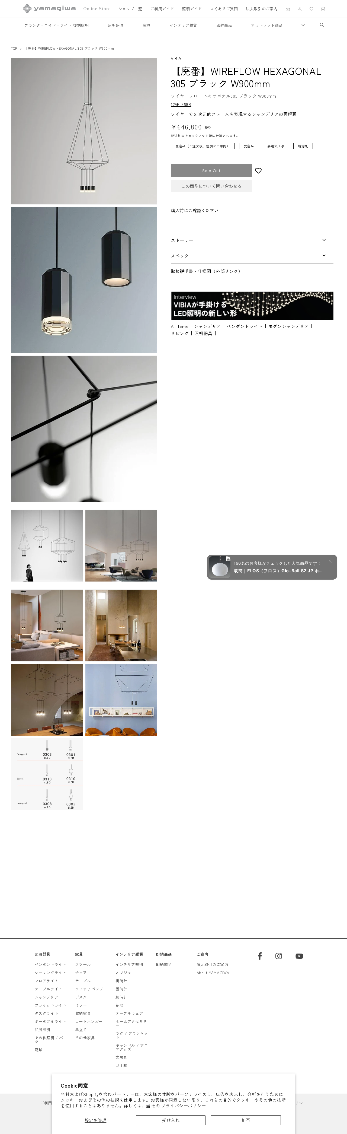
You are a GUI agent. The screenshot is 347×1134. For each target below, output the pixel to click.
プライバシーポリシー (183, 1105)
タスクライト (47, 1013)
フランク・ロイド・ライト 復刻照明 (56, 25)
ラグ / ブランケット (131, 1035)
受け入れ (170, 1120)
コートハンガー (89, 1021)
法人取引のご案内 (262, 9)
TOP (14, 48)
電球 (39, 1049)
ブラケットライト (50, 1005)
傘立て (81, 1029)
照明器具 (116, 25)
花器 (119, 1005)
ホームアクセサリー (131, 1023)
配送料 (176, 136)
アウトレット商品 (267, 25)
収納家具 (83, 1013)
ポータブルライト (50, 1021)
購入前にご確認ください (195, 210)
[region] (248, 149)
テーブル (83, 980)
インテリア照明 (129, 964)
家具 (147, 25)
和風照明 (42, 1029)
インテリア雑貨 (183, 25)
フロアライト (47, 980)
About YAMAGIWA (213, 972)
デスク (81, 997)
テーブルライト (48, 989)
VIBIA (176, 58)
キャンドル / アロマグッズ (131, 1047)
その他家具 (85, 1037)
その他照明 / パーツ (51, 1039)
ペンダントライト (245, 326)
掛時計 (121, 980)
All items (179, 326)
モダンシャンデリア (288, 326)
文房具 (121, 1057)
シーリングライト (50, 972)
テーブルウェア (129, 1013)
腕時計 (121, 997)
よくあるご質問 (224, 9)
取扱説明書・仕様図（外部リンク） (207, 271)
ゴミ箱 (121, 1065)
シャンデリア (207, 326)
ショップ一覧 (130, 9)
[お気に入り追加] (292, 170)
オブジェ (123, 972)
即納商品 (224, 25)
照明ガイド (192, 9)
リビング (180, 333)
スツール (83, 964)
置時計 (121, 989)
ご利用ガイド (162, 9)
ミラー (81, 1005)
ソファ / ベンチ (89, 989)
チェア (81, 972)
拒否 (246, 1120)
